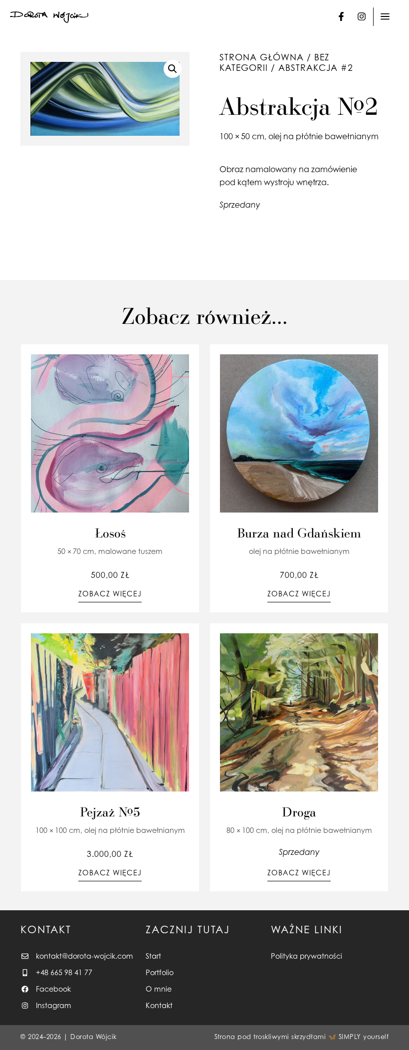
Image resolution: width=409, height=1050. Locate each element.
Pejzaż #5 (110, 811)
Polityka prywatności (306, 956)
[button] (173, 69)
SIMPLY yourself (364, 1037)
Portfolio (160, 972)
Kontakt (159, 1005)
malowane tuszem (130, 551)
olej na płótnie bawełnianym (323, 136)
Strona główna (261, 57)
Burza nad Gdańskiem (299, 532)
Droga (299, 811)
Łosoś (110, 532)
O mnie (159, 989)
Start (153, 956)
